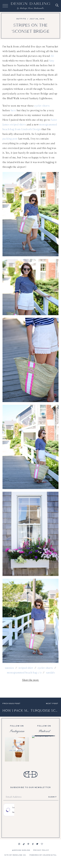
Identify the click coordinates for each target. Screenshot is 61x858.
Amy (51, 60)
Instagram (16, 731)
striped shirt (25, 667)
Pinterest (44, 731)
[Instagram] (19, 844)
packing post (10, 138)
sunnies (9, 667)
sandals (50, 672)
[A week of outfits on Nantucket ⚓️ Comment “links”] (17, 749)
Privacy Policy (41, 850)
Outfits (21, 19)
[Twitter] (37, 844)
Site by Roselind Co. (15, 855)
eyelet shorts (42, 105)
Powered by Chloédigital (43, 855)
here (13, 110)
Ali (52, 55)
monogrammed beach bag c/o (24, 672)
